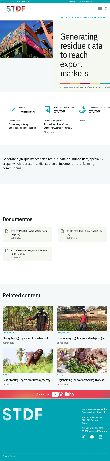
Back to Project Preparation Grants (85, 17)
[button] (27, 234)
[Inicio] (15, 9)
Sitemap (71, 2)
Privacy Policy (9, 456)
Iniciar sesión (86, 2)
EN (18, 2)
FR (23, 2)
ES (28, 2)
